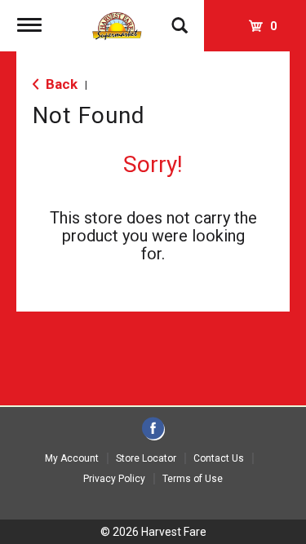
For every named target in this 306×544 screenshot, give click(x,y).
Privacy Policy (114, 478)
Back (60, 84)
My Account (72, 458)
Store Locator (146, 458)
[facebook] (153, 429)
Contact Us (218, 458)
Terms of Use (192, 478)
